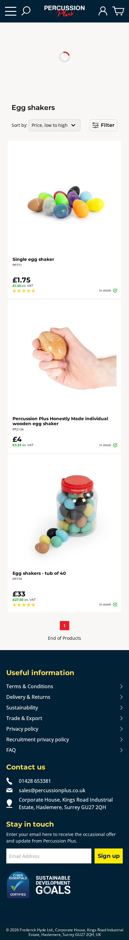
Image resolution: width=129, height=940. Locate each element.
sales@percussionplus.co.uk (52, 790)
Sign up (109, 856)
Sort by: (20, 125)
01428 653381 (35, 781)
